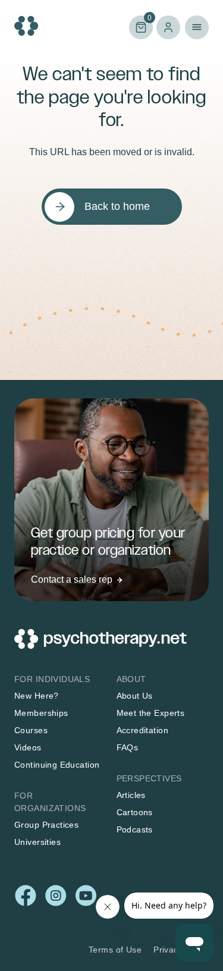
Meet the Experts (151, 713)
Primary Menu (197, 27)
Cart (140, 26)
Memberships (41, 713)
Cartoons (135, 812)
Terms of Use (115, 949)
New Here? (36, 695)
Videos (28, 747)
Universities (37, 842)
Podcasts (135, 829)
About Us (135, 695)
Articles (131, 795)
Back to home (117, 206)
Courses (31, 730)
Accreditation (142, 730)
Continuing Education (56, 764)
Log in (168, 27)
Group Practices (46, 824)
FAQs (128, 747)
